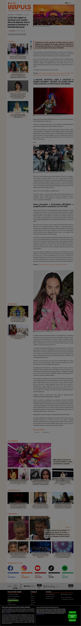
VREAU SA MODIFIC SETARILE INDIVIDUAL (72, 616)
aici (18, 619)
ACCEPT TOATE (72, 612)
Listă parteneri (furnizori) (40, 614)
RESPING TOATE (72, 620)
